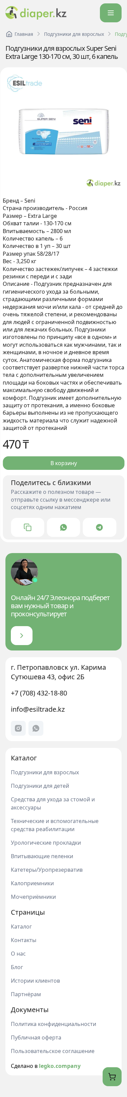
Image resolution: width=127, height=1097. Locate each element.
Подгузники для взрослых (74, 34)
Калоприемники (32, 883)
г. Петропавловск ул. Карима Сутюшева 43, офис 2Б (58, 672)
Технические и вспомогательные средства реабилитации (55, 825)
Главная (23, 34)
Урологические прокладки (46, 842)
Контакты (23, 940)
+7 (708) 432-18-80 (39, 693)
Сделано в (46, 1066)
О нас (18, 953)
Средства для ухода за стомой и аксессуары (53, 803)
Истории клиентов (35, 980)
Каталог (21, 926)
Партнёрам (26, 994)
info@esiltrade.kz (38, 709)
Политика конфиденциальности (53, 1024)
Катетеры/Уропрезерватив (47, 869)
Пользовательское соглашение (52, 1051)
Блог (17, 967)
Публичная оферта (36, 1037)
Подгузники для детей (40, 786)
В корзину (63, 463)
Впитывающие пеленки (42, 856)
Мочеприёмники (33, 896)
